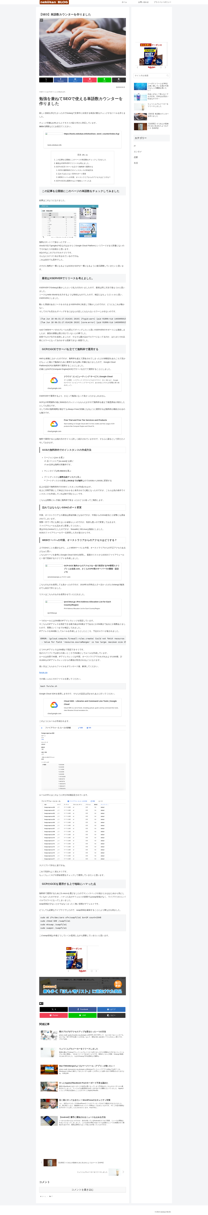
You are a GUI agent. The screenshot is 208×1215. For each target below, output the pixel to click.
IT (42, 1003)
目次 (79, 155)
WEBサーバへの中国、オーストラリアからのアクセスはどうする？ (84, 177)
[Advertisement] (82, 1144)
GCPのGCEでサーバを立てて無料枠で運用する (74, 167)
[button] (119, 80)
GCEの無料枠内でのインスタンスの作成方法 (75, 170)
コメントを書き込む (83, 1189)
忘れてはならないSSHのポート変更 (72, 174)
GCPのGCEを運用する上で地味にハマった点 (73, 181)
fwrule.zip (43, 672)
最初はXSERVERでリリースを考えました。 (73, 163)
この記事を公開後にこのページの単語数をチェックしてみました (81, 160)
